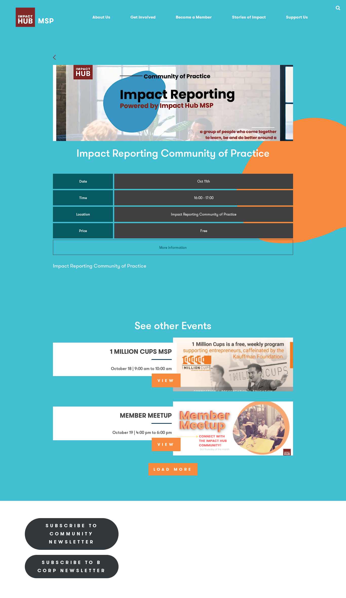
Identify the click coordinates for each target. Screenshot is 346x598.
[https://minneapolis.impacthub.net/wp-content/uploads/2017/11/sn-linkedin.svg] (266, 525)
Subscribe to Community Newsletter (72, 534)
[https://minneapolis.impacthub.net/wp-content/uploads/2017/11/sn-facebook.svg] (251, 525)
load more (173, 469)
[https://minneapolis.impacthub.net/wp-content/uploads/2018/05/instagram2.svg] (297, 525)
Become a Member (194, 17)
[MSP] (35, 10)
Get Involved (143, 17)
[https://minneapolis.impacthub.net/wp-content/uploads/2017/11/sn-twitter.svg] (281, 525)
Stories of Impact (249, 17)
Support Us (297, 17)
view (166, 380)
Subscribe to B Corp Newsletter (71, 566)
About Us (101, 17)
